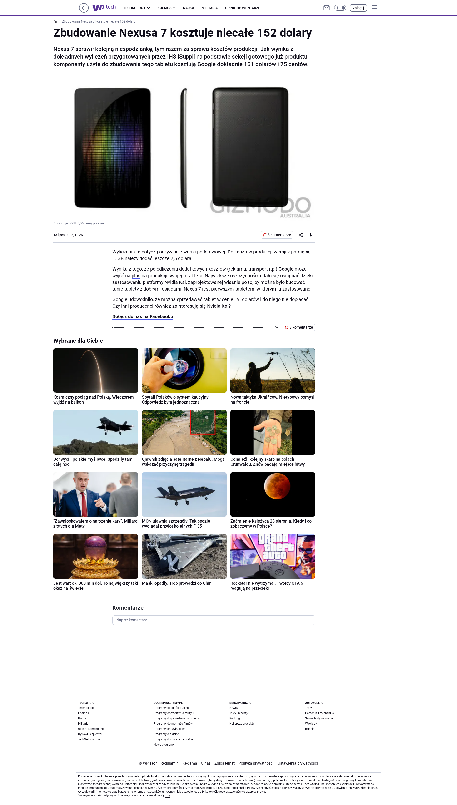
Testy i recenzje (239, 713)
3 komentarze (279, 234)
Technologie (134, 8)
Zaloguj (358, 8)
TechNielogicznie (89, 739)
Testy (308, 708)
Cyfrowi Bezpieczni (90, 734)
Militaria (210, 8)
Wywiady (311, 723)
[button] (340, 8)
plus (136, 275)
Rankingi (235, 718)
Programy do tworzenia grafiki (173, 739)
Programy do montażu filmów (173, 723)
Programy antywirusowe (169, 729)
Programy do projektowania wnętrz (176, 718)
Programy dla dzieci (166, 734)
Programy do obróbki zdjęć (171, 708)
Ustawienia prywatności (297, 763)
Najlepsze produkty (241, 723)
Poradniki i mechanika (319, 713)
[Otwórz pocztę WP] (326, 8)
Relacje (309, 729)
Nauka (188, 8)
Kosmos (165, 8)
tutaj (167, 795)
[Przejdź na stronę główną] (84, 11)
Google (285, 269)
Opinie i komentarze (242, 8)
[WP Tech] (107, 8)
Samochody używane (319, 718)
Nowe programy (164, 744)
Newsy (233, 708)
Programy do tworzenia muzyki (174, 713)
